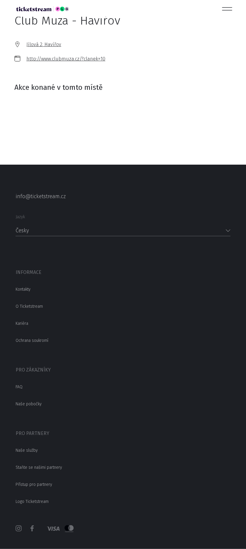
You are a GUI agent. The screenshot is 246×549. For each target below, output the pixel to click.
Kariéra (22, 323)
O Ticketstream (29, 306)
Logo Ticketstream (32, 501)
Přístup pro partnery (34, 484)
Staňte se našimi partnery (39, 467)
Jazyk (20, 216)
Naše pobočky (29, 404)
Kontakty (23, 289)
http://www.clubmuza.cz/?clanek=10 (65, 59)
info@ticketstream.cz (41, 196)
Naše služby (27, 450)
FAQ (19, 386)
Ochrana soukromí (32, 340)
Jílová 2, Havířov (43, 44)
